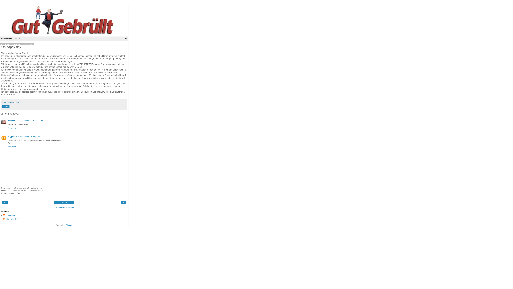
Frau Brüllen (11, 215)
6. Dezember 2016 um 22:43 (31, 120)
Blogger (69, 225)
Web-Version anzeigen (64, 207)
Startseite (64, 202)
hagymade (12, 136)
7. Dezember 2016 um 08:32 (30, 136)
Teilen (6, 106)
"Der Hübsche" (12, 219)
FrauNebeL (13, 120)
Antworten (12, 128)
